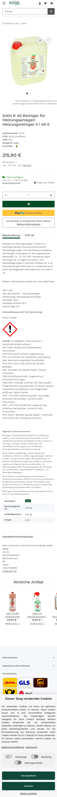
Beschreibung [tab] (11, 235)
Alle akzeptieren (28, 775)
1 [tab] (27, 93)
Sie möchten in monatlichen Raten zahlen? (28, 223)
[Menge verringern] (6, 195)
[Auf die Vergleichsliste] (40, 40)
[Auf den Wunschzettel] (48, 40)
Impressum (31, 747)
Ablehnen (28, 786)
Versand (27, 165)
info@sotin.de (9, 571)
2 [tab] (30, 93)
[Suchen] (51, 11)
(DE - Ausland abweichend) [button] (15, 181)
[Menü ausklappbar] (3, 2)
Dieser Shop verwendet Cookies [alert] (28, 699)
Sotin (16, 142)
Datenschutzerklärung (13, 747)
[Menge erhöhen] (51, 195)
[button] (40, 3)
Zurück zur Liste (12, 23)
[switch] (8, 756)
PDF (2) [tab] (29, 235)
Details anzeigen (28, 793)
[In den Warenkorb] (4, 33)
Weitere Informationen (28, 224)
